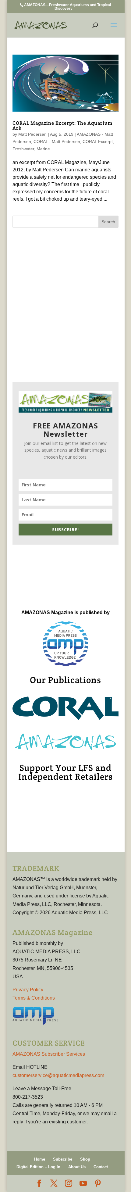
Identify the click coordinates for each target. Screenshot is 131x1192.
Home (39, 1159)
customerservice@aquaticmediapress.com (58, 1075)
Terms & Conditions (33, 997)
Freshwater (23, 148)
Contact (101, 1167)
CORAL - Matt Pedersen (57, 141)
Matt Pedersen (32, 134)
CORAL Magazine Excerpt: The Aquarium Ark (62, 125)
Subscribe (62, 1159)
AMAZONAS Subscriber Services (48, 1054)
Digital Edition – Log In (38, 1167)
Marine (43, 148)
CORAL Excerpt (98, 141)
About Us (77, 1167)
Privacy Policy (27, 989)
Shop (85, 1159)
